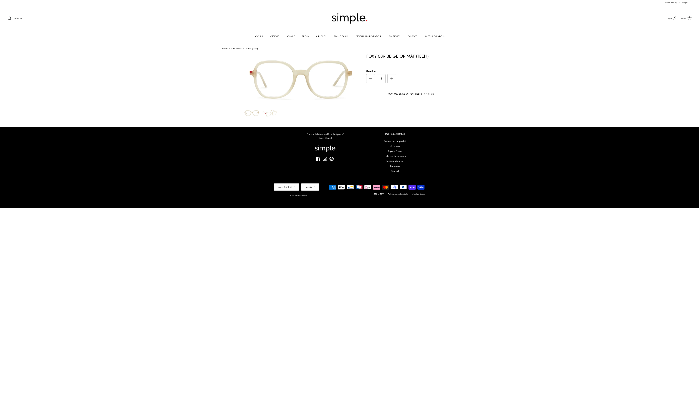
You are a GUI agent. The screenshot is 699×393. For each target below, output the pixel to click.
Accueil (225, 48)
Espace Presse (395, 151)
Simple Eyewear (301, 195)
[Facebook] (318, 159)
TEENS (305, 36)
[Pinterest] (331, 159)
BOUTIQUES (394, 36)
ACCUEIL (258, 36)
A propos (395, 146)
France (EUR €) (671, 2)
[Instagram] (325, 159)
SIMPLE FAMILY (341, 36)
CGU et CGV (379, 194)
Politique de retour (395, 161)
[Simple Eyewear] (349, 18)
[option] (301, 79)
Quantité (371, 71)
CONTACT (412, 36)
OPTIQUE (274, 36)
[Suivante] (354, 80)
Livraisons (395, 166)
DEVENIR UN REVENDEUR (369, 36)
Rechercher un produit (395, 141)
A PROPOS (321, 36)
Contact (395, 171)
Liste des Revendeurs (395, 156)
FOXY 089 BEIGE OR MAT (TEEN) (244, 48)
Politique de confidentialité (398, 194)
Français (685, 2)
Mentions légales (418, 194)
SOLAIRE (291, 36)
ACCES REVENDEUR (435, 36)
